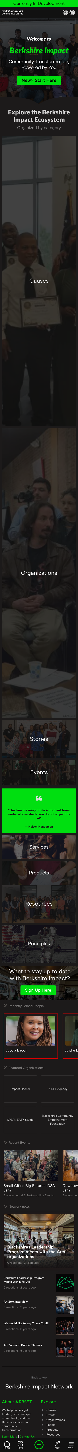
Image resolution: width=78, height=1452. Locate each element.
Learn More (10, 1436)
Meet (57, 1448)
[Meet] (57, 1444)
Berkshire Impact (12, 12)
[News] (20, 1444)
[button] (65, 12)
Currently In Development (39, 3)
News (20, 1448)
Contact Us (27, 1436)
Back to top (39, 1377)
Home (7, 1448)
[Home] (7, 1444)
